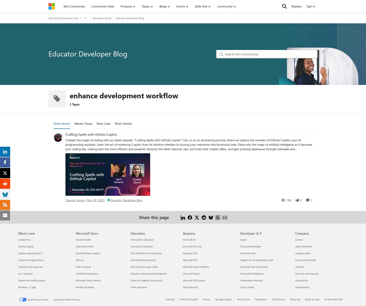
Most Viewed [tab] (123, 123)
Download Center (85, 246)
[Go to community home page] (52, 6)
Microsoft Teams (191, 273)
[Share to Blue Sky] (211, 217)
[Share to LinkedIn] (183, 217)
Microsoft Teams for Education (146, 253)
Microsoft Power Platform (196, 266)
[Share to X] (197, 217)
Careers (299, 239)
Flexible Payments (85, 287)
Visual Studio (247, 287)
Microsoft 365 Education (143, 260)
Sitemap (170, 299)
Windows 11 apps (27, 287)
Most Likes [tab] (104, 123)
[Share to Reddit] (204, 217)
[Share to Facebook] (190, 217)
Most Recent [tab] (62, 123)
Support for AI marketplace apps (256, 260)
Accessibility (301, 280)
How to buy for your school (144, 266)
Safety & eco (278, 299)
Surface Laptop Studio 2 (30, 253)
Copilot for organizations (31, 260)
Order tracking (83, 266)
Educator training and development (149, 273)
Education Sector (102, 18)
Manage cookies (223, 299)
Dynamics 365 (190, 253)
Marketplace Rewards (251, 280)
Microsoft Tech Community (254, 266)
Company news (303, 253)
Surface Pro (24, 239)
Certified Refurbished (87, 273)
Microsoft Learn (248, 253)
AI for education (139, 287)
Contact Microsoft (188, 299)
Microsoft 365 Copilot (194, 280)
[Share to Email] (225, 217)
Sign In (310, 6)
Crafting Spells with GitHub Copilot (91, 134)
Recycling (295, 299)
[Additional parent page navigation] (85, 18)
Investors (300, 266)
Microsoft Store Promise (88, 280)
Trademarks (261, 299)
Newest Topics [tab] (83, 123)
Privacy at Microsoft (305, 260)
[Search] (284, 6)
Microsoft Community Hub (63, 18)
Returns (80, 260)
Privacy (206, 299)
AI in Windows (25, 273)
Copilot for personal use (30, 266)
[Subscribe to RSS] (218, 217)
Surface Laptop (25, 246)
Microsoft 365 (190, 260)
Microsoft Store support (88, 253)
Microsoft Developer (250, 246)
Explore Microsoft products (32, 280)
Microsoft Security (192, 246)
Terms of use (243, 299)
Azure (243, 239)
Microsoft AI (189, 239)
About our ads (312, 299)
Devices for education (142, 246)
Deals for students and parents (146, 280)
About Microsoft (303, 246)
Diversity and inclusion (307, 273)
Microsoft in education (142, 239)
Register (296, 6)
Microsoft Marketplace (252, 273)
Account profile (83, 239)
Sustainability (302, 287)
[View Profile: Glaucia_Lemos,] (58, 137)
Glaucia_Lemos (75, 200)
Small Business (190, 287)
